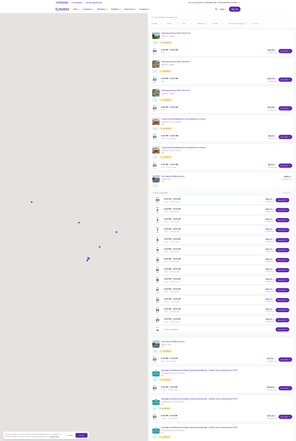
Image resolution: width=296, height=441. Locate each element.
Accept (81, 435)
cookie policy (54, 436)
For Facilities (77, 3)
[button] (88, 9)
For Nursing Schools (94, 3)
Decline (70, 435)
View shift (281, 200)
